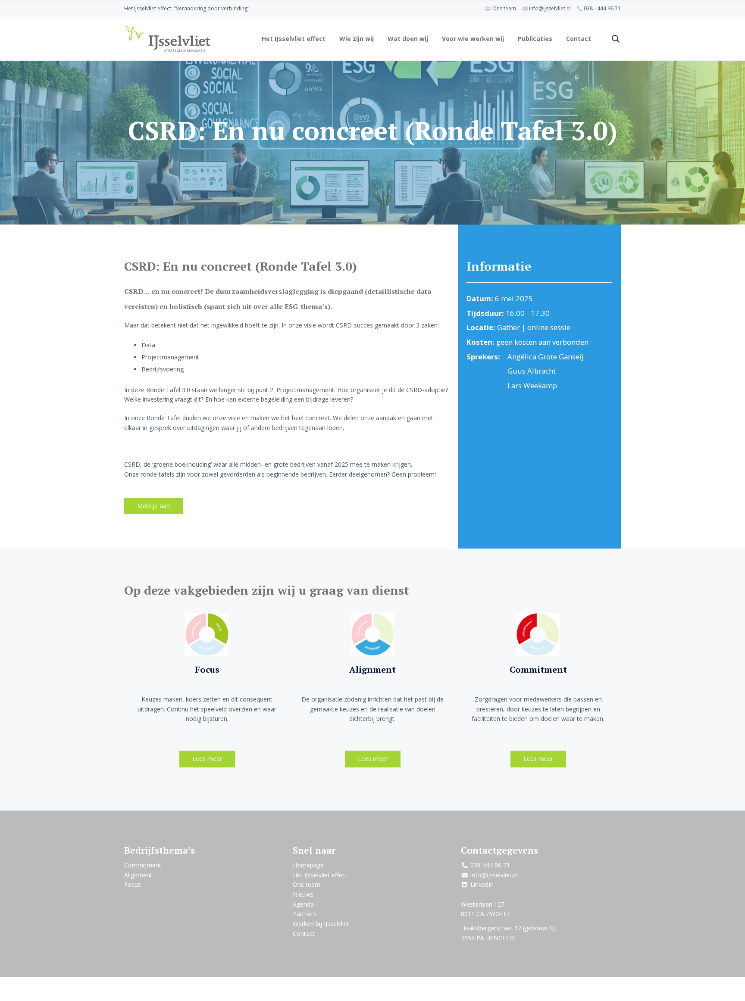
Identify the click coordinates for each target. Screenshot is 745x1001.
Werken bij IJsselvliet (321, 924)
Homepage (308, 865)
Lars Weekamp (532, 385)
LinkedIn (482, 884)
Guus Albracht (531, 371)
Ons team (504, 8)
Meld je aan (153, 506)
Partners (304, 914)
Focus (207, 669)
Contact (304, 933)
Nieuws (303, 894)
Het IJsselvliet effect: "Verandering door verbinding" (187, 8)
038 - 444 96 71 (602, 8)
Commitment (538, 669)
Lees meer (207, 759)
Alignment (372, 669)
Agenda (303, 904)
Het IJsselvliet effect (320, 875)
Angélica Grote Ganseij (545, 357)
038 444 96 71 (490, 865)
